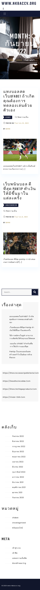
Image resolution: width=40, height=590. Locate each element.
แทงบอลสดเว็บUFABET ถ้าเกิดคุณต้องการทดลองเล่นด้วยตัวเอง (19, 101)
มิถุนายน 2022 (18, 451)
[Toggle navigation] (5, 14)
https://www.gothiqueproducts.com (20, 389)
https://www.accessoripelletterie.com (20, 373)
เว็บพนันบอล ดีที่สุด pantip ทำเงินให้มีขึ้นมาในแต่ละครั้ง (19, 191)
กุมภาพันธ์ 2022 (18, 472)
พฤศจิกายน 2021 (19, 487)
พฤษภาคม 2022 (18, 456)
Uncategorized (11, 205)
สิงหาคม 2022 (18, 441)
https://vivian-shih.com (14, 397)
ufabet (8, 117)
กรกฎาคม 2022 (18, 446)
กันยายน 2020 (18, 497)
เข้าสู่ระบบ (16, 548)
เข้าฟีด (14, 553)
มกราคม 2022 (18, 477)
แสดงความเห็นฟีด (19, 558)
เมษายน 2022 (17, 462)
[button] (3, 9)
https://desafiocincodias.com (16, 381)
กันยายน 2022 (18, 436)
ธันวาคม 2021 (18, 482)
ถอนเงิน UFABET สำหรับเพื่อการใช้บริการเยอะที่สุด (21, 345)
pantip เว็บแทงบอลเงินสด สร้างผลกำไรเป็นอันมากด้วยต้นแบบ (20, 354)
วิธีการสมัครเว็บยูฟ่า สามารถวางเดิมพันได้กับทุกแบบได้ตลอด (22, 337)
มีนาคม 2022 (17, 467)
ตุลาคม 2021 (17, 492)
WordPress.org (19, 563)
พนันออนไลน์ (17, 528)
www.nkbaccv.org (19, 4)
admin (8, 129)
